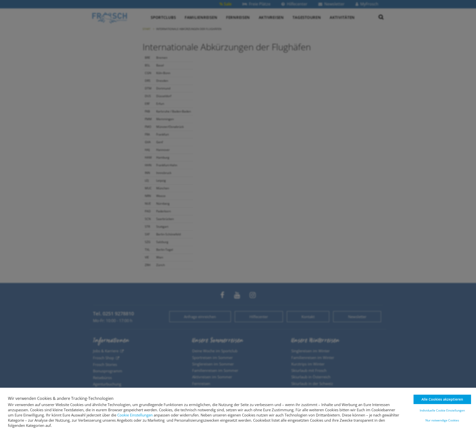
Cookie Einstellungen (135, 414)
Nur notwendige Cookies (442, 420)
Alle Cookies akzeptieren (442, 399)
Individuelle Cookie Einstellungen (442, 410)
